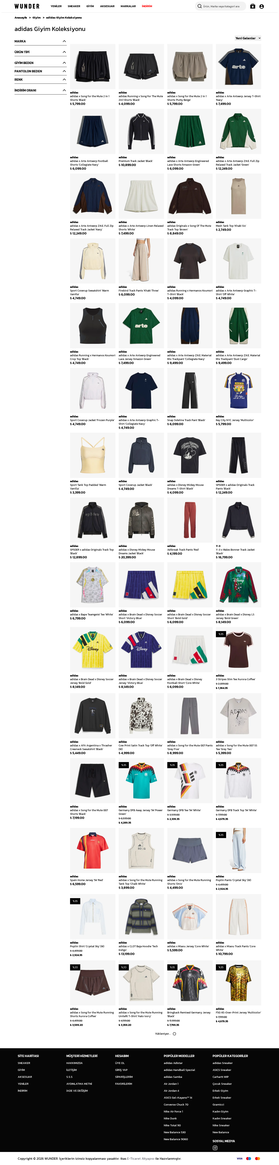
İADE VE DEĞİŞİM (77, 1091)
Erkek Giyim (220, 1091)
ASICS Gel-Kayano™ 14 (178, 1098)
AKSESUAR (107, 6)
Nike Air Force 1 (173, 1111)
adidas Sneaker (223, 1063)
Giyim (36, 17)
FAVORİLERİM (123, 1084)
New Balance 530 (175, 1132)
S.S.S (69, 1077)
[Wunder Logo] (27, 6)
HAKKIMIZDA (74, 1063)
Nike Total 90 (172, 1125)
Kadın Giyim (220, 1111)
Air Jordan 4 (171, 1091)
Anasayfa (21, 17)
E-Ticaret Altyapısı (140, 1158)
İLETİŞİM (71, 1070)
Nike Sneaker (221, 1125)
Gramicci (218, 1104)
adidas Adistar (173, 1063)
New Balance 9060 (176, 1139)
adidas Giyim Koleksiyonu (64, 17)
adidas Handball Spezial (179, 1070)
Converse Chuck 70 (176, 1104)
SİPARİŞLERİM (124, 1077)
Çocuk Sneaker (222, 1084)
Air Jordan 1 (171, 1084)
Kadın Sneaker (222, 1118)
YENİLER (56, 6)
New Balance (221, 1132)
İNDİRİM (147, 6)
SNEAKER (74, 6)
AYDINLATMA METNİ (79, 1084)
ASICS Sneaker (222, 1070)
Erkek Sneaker (222, 1098)
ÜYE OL (120, 1063)
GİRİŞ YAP (121, 1070)
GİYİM (90, 6)
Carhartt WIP (221, 1077)
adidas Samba (173, 1077)
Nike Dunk (170, 1118)
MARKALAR (128, 6)
